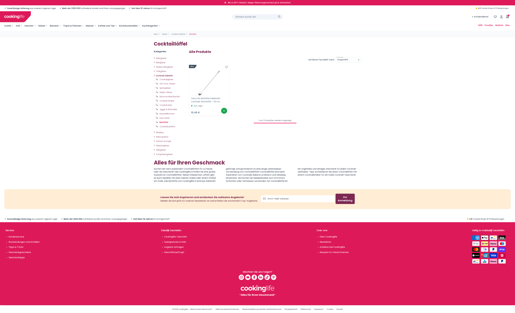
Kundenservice (16, 236)
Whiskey (159, 132)
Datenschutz (306, 309)
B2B (480, 25)
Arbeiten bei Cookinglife (332, 247)
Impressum (318, 309)
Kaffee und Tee (106, 25)
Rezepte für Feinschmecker (334, 252)
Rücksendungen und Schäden (24, 241)
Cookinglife (183, 309)
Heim (156, 34)
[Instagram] (241, 277)
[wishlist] (495, 16)
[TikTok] (267, 277)
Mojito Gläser (165, 92)
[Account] (501, 16)
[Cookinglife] (14, 16)
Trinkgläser (160, 71)
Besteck (54, 25)
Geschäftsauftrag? (174, 252)
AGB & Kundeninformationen (227, 309)
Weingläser (161, 58)
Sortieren (340, 57)
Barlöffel (163, 122)
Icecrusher (164, 118)
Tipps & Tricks (16, 247)
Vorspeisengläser (164, 154)
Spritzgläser (165, 88)
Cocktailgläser (166, 79)
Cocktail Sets (165, 105)
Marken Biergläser (164, 67)
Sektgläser (160, 150)
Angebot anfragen (174, 247)
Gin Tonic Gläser (167, 83)
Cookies (330, 309)
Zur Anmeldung (345, 198)
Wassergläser (162, 145)
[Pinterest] (273, 277)
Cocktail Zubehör (178, 34)
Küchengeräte (150, 25)
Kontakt (339, 309)
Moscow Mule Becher (169, 96)
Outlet (7, 25)
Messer (90, 25)
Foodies (489, 25)
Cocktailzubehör (167, 126)
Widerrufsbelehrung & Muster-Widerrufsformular (262, 309)
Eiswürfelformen (166, 113)
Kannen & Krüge (163, 141)
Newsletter (325, 241)
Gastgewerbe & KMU (175, 241)
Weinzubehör (161, 137)
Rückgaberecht (291, 309)
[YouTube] (248, 277)
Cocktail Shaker (166, 101)
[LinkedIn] (260, 277)
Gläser (41, 25)
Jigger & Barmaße (168, 109)
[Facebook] (254, 277)
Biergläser (160, 62)
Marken (499, 25)
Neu (507, 25)
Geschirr (29, 25)
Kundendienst (481, 16)
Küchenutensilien (128, 25)
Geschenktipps (17, 257)
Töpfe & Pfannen (72, 25)
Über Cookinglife (328, 236)
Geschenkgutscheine (20, 252)
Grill (18, 25)
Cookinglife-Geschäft (175, 236)
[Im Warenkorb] (224, 111)
